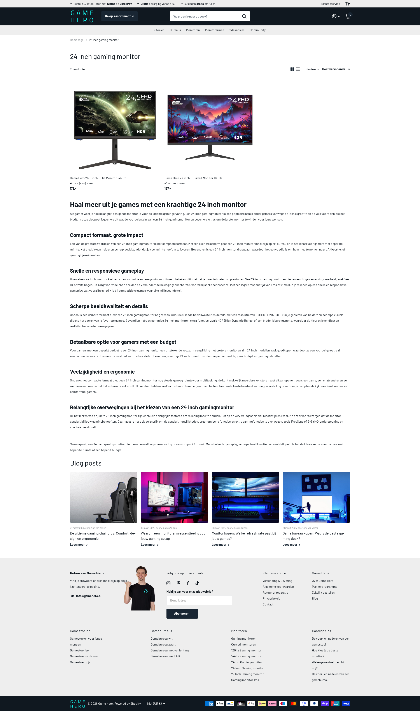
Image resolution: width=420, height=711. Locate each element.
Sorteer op (313, 69)
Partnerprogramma (324, 586)
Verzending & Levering (277, 580)
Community (258, 30)
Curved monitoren (243, 644)
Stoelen (159, 30)
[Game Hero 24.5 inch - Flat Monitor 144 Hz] (115, 127)
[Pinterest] (178, 583)
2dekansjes (237, 30)
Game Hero (320, 573)
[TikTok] (197, 583)
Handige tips (321, 631)
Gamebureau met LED (165, 656)
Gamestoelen (80, 631)
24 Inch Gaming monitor (247, 668)
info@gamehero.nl (88, 596)
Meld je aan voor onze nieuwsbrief (189, 591)
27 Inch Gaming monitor (247, 674)
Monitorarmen (214, 30)
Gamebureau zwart (163, 644)
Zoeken (244, 16)
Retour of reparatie (275, 592)
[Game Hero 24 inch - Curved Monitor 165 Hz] (210, 127)
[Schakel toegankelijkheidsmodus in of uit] (347, 4)
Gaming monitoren (243, 638)
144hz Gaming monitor (246, 656)
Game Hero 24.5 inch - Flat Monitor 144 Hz (98, 178)
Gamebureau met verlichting (170, 650)
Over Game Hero (322, 580)
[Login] (336, 16)
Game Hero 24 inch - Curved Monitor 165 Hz (193, 178)
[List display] (298, 69)
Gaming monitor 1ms (245, 680)
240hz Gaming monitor (246, 662)
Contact (268, 604)
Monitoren (193, 30)
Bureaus (175, 30)
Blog (315, 598)
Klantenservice (330, 3)
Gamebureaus (161, 631)
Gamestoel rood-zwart (85, 656)
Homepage (77, 40)
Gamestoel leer (80, 650)
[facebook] (188, 583)
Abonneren (182, 613)
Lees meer (77, 544)
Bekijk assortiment (118, 16)
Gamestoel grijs (80, 662)
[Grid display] (292, 69)
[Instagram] (168, 583)
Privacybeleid (271, 598)
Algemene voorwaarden (278, 586)
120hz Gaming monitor (246, 650)
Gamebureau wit (162, 638)
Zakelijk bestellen (323, 592)
